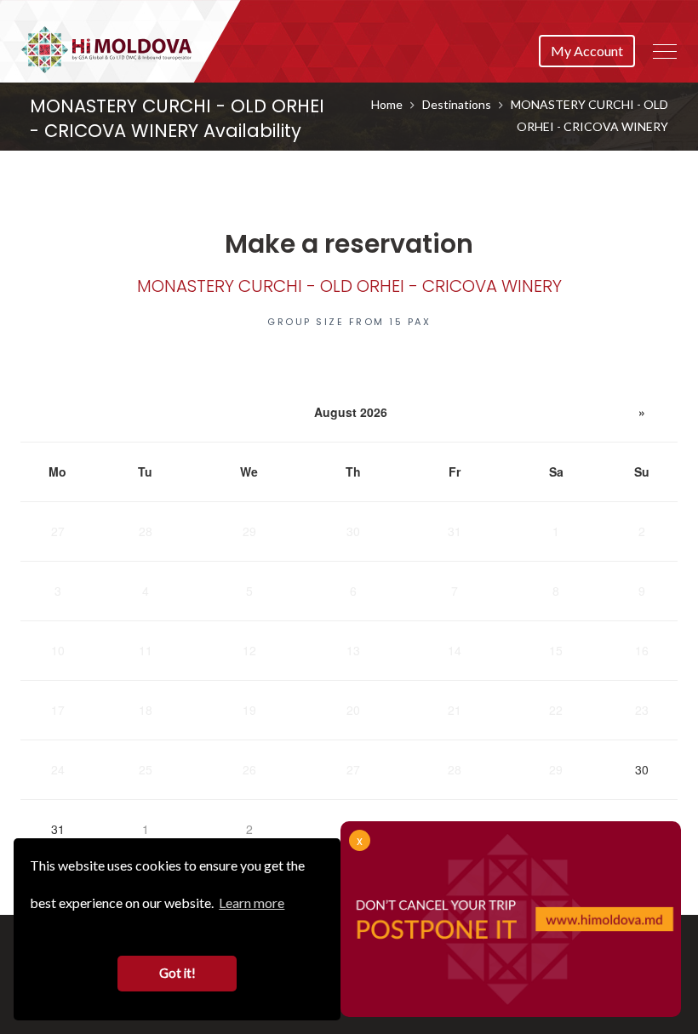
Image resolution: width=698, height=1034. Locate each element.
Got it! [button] (177, 973)
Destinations (456, 104)
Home (387, 104)
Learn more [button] (251, 902)
